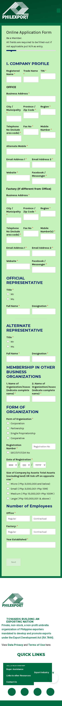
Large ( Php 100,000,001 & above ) (30, 498)
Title (10, 289)
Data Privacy (15, 644)
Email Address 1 (16, 159)
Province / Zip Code (29, 108)
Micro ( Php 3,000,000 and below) (30, 483)
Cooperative (17, 438)
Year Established (17, 539)
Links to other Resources (18, 675)
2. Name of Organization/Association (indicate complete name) (44, 388)
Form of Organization (19, 418)
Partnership (17, 428)
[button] (58, 10)
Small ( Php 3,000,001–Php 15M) (29, 488)
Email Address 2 (42, 159)
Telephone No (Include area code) (13, 130)
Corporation (17, 423)
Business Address (18, 93)
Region (46, 106)
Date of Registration (19, 459)
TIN (43, 70)
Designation (40, 305)
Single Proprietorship (23, 433)
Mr (12, 294)
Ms (12, 299)
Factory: (12, 526)
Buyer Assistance (14, 669)
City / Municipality (13, 110)
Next (13, 562)
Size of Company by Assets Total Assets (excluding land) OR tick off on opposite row (30, 476)
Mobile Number (46, 128)
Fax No (28, 126)
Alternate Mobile (17, 146)
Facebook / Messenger (39, 174)
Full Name (13, 305)
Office (11, 513)
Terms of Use (36, 644)
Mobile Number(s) (48, 230)
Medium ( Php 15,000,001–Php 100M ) (32, 493)
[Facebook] (12, 692)
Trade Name (30, 72)
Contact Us (11, 682)
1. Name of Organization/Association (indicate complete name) (18, 388)
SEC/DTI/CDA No (20, 452)
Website (12, 172)
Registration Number (13, 446)
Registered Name (13, 72)
